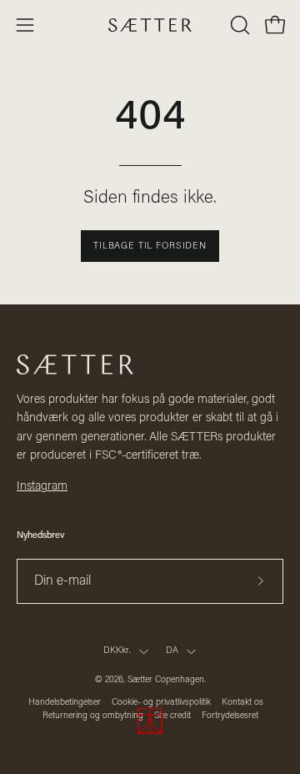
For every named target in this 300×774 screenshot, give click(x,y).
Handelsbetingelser (64, 702)
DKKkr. (117, 651)
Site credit (172, 716)
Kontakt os (242, 702)
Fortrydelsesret (230, 716)
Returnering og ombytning (92, 716)
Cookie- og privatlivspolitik (161, 702)
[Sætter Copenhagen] (150, 25)
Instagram (42, 486)
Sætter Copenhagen (166, 680)
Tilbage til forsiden (150, 246)
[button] (238, 25)
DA (172, 651)
